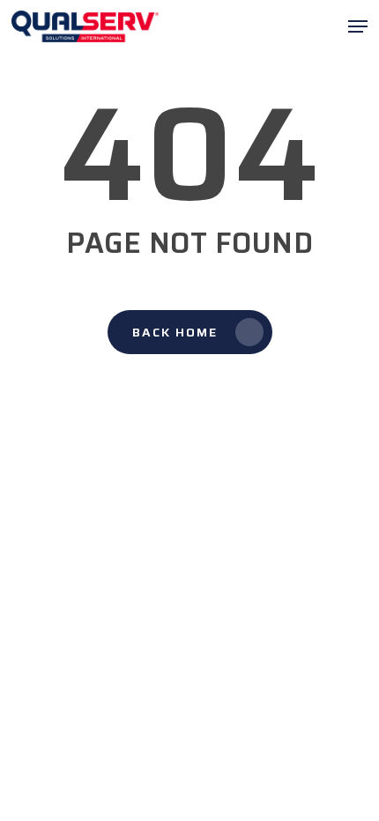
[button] (358, 26)
